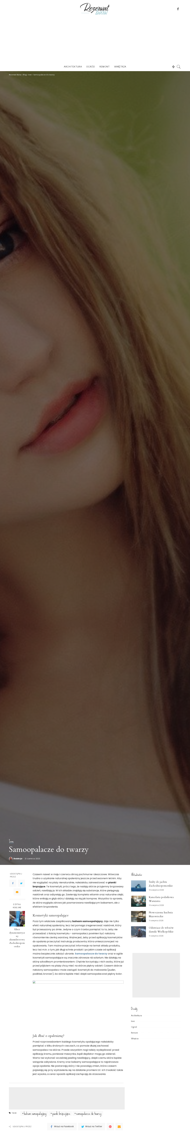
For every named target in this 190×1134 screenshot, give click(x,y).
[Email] (17, 892)
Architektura (136, 1015)
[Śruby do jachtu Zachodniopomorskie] (138, 885)
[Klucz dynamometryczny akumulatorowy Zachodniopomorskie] (17, 919)
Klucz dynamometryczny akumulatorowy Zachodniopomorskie (17, 938)
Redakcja (18, 859)
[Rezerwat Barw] (95, 9)
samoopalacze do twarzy (88, 1113)
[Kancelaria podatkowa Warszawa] (138, 901)
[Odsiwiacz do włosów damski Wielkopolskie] (138, 931)
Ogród (134, 1027)
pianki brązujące (61, 1113)
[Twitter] (21, 883)
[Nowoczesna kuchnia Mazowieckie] (138, 916)
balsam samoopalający (35, 1113)
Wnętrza (134, 1038)
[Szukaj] (178, 66)
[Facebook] (12, 883)
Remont (134, 1033)
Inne (11, 841)
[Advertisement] (95, 40)
